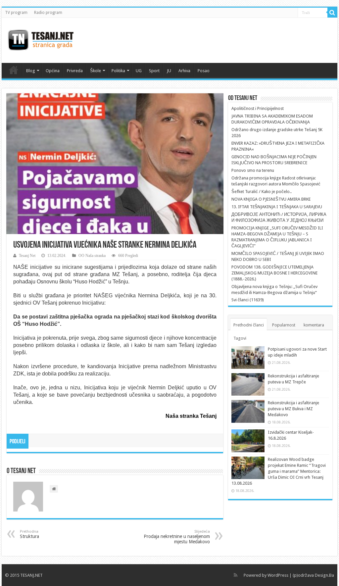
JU (169, 70)
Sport (154, 70)
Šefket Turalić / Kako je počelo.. (261, 191)
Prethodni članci (248, 324)
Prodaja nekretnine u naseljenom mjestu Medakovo (177, 536)
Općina (53, 70)
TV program (16, 12)
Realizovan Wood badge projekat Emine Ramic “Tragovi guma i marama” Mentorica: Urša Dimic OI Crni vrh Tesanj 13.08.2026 (278, 471)
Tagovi (239, 338)
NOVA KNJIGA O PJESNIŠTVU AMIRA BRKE (271, 199)
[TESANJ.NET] (40, 39)
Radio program (48, 12)
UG (139, 70)
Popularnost (283, 324)
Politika (118, 70)
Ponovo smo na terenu (252, 170)
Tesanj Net (27, 255)
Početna (13, 70)
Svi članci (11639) (247, 299)
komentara (314, 324)
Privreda (75, 70)
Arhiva (184, 70)
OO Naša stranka (92, 255)
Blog (30, 70)
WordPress (277, 575)
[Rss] (235, 575)
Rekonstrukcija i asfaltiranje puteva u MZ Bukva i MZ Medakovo (293, 408)
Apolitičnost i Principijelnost (257, 108)
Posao (204, 70)
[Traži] (332, 13)
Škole (95, 70)
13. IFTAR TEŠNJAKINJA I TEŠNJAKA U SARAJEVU (276, 206)
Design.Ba (324, 575)
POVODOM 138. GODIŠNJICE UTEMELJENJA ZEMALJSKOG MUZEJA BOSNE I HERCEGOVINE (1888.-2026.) (274, 273)
